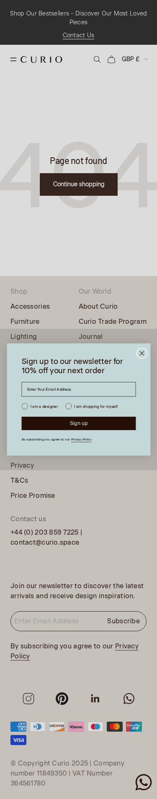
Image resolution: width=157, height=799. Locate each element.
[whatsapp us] (143, 782)
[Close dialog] (142, 353)
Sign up (78, 423)
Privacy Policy (81, 440)
